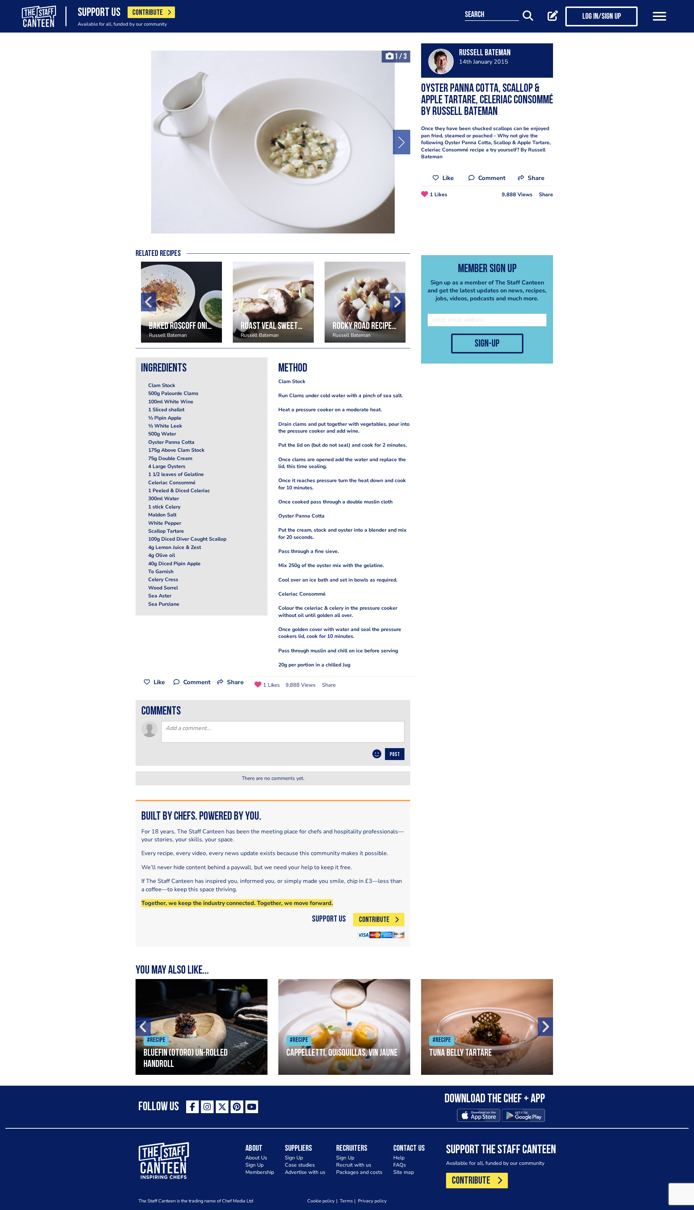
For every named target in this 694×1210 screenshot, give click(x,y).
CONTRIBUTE (147, 13)
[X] (222, 1106)
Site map (403, 1172)
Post (395, 755)
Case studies (300, 1165)
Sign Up (254, 1165)
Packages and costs (359, 1172)
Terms (346, 1201)
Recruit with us (353, 1165)
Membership (259, 1172)
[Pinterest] (237, 1106)
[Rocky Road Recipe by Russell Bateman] (365, 302)
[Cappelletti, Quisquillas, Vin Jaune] (344, 1027)
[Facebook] (192, 1106)
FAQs (399, 1165)
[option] (273, 142)
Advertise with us (305, 1172)
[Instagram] (207, 1106)
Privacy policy (372, 1201)
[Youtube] (251, 1106)
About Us (256, 1157)
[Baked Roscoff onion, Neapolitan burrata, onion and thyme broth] (181, 302)
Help (398, 1157)
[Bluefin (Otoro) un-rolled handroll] (201, 1027)
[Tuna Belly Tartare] (487, 1027)
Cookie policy (321, 1201)
